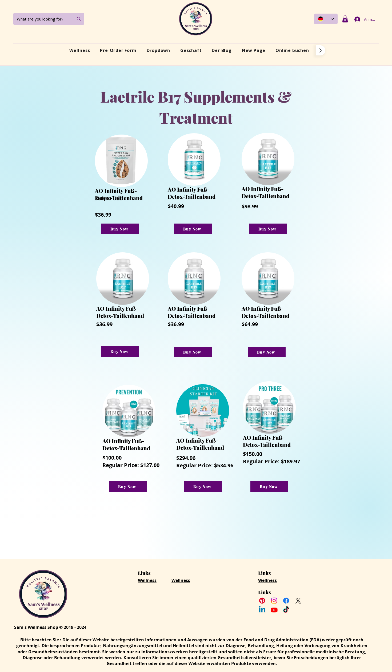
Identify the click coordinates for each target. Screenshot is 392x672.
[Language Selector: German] (326, 19)
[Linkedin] (262, 610)
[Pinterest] (262, 601)
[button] (345, 18)
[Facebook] (286, 601)
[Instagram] (274, 601)
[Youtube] (274, 610)
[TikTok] (286, 610)
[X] (298, 601)
